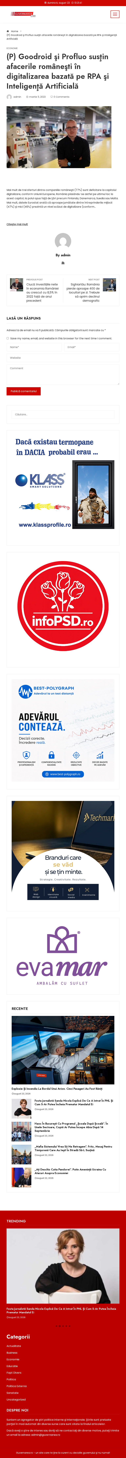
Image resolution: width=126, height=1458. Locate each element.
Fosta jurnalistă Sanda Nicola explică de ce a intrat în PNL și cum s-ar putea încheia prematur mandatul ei (74, 1102)
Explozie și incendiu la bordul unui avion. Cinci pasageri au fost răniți (57, 1089)
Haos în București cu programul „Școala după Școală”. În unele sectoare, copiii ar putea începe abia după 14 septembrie (71, 1127)
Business (12, 1353)
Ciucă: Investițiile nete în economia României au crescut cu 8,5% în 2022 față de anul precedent (42, 290)
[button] (56, 1326)
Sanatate (13, 1393)
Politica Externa (17, 1386)
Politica (11, 1379)
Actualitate (14, 1346)
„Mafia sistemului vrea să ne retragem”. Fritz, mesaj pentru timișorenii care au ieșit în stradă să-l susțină (73, 1148)
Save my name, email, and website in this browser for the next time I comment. (61, 338)
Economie (12, 48)
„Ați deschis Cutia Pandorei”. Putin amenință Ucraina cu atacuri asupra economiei (70, 1171)
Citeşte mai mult (17, 224)
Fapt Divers (14, 1373)
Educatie (12, 1366)
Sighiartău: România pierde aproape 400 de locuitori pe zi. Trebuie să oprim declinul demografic (83, 290)
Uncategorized (16, 1399)
